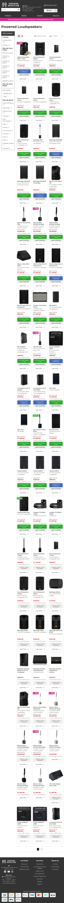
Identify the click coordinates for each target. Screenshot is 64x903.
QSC (6, 137)
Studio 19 (39, 884)
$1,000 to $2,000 (5, 57)
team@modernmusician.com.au (9, 867)
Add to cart (23, 74)
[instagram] (12, 871)
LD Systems (8, 130)
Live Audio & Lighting (10, 22)
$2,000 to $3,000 (6, 62)
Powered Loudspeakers (34, 22)
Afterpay (39, 881)
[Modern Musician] (10, 4)
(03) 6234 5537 (51, 5)
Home (2, 22)
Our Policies (55, 869)
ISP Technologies (7, 120)
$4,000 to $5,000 (6, 72)
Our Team (55, 864)
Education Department (39, 876)
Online (7, 45)
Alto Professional (8, 104)
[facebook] (5, 871)
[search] (18, 9)
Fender (7, 116)
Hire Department (39, 873)
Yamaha (7, 148)
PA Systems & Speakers (22, 22)
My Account (24, 864)
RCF (6, 140)
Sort (50, 36)
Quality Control (40, 871)
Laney (6, 127)
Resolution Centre (24, 869)
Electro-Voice (7, 112)
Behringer (8, 108)
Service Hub (39, 864)
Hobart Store (6, 41)
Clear (5, 96)
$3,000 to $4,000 (6, 67)
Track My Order (24, 866)
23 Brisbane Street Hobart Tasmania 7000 (32, 7)
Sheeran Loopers (8, 144)
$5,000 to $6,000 (5, 76)
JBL (6, 124)
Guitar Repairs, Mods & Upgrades (40, 867)
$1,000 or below (8, 53)
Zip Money (40, 879)
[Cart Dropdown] (55, 10)
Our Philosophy (55, 866)
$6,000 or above (8, 81)
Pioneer (7, 134)
